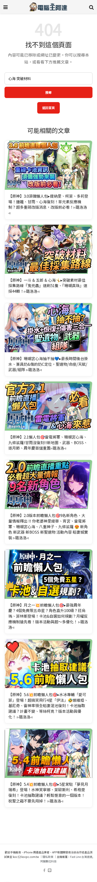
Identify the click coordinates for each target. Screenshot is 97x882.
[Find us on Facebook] (44, 870)
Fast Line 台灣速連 (81, 857)
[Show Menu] (5, 7)
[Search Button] (91, 7)
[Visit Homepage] (48, 6)
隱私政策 (47, 857)
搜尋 (48, 92)
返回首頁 (48, 107)
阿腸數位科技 (48, 861)
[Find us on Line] (49, 870)
